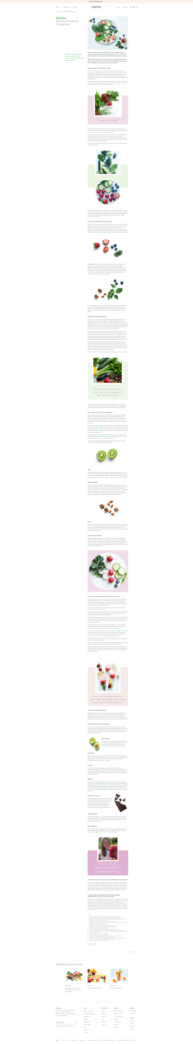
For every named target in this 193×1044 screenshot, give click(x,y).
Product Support (118, 1016)
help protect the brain (101, 832)
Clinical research (103, 786)
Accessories (86, 1016)
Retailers (116, 1019)
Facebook (132, 1026)
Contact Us (116, 1027)
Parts (85, 1027)
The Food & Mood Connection (68, 11)
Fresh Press (66, 7)
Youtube (132, 1023)
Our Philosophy (133, 1011)
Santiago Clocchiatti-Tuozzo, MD (101, 436)
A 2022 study (114, 728)
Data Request (82, 1040)
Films (103, 1019)
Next (133, 952)
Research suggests (92, 418)
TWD (58, 1040)
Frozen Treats (87, 1024)
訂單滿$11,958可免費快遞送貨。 (96, 1)
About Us (132, 1008)
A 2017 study (91, 305)
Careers (116, 1024)
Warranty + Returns (118, 1013)
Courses (86, 1019)
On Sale (86, 1030)
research (120, 72)
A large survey (103, 800)
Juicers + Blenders (88, 1011)
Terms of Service (71, 1025)
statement (110, 438)
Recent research (99, 428)
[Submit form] (76, 1022)
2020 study (105, 741)
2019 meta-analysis (99, 760)
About (118, 7)
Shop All (86, 1032)
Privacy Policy (58, 1026)
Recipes (75, 7)
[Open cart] (136, 7)
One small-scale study (111, 771)
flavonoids (90, 769)
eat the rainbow (113, 143)
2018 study (125, 489)
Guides (103, 1011)
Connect (132, 1018)
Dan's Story (132, 1013)
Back (128, 952)
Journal (57, 11)
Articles (103, 1013)
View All (104, 1024)
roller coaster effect (114, 628)
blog (90, 132)
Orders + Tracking (118, 1011)
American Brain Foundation (97, 427)
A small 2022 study (100, 618)
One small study (98, 475)
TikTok (131, 1029)
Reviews (104, 1021)
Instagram (132, 1020)
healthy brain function (107, 783)
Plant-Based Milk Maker (89, 1013)
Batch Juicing (87, 1021)
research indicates (114, 634)
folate (106, 745)
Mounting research (110, 327)
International (117, 1021)
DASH (119, 264)
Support (125, 7)
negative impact (119, 332)
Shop (57, 7)
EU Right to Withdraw (122, 1040)
